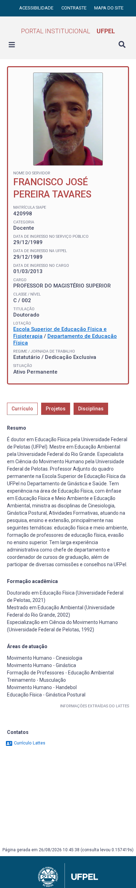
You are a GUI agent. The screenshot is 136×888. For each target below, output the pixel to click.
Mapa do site (108, 8)
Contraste (74, 8)
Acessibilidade (36, 8)
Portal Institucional (68, 31)
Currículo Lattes (29, 742)
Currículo (22, 408)
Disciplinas (91, 408)
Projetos (56, 408)
